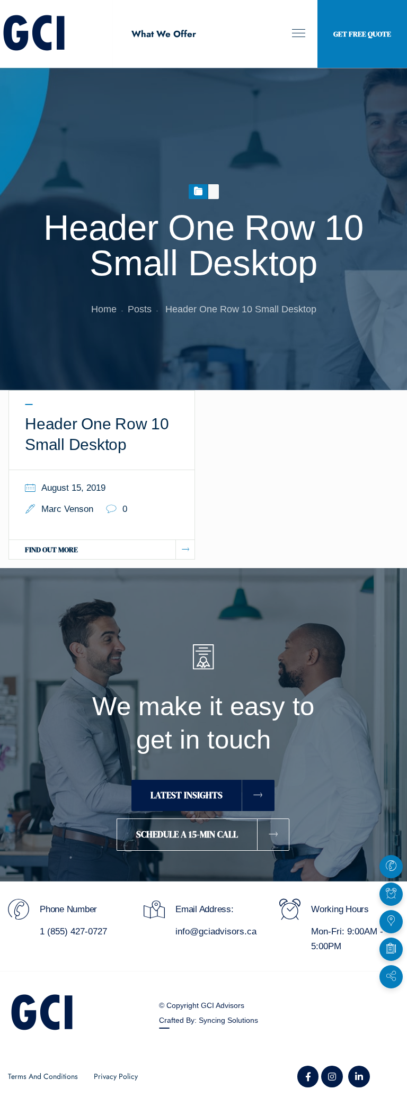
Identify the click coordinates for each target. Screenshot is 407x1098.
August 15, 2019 (73, 488)
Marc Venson (67, 509)
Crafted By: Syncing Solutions (208, 1020)
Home (104, 309)
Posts (140, 309)
